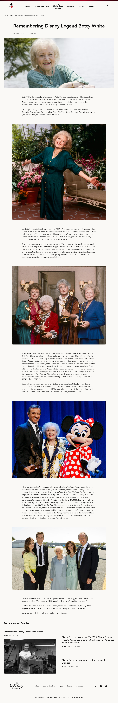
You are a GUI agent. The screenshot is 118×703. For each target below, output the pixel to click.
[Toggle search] (107, 6)
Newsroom (71, 6)
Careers (91, 6)
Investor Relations (41, 6)
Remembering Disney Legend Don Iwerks (23, 631)
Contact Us (79, 686)
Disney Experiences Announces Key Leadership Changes (84, 661)
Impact (81, 6)
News (11, 15)
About (27, 6)
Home (6, 15)
